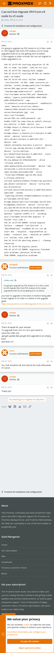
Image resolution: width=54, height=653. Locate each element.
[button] (4, 3)
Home (4, 544)
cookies (26, 624)
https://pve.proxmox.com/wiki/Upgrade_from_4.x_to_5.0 (26, 304)
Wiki (3, 556)
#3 (52, 323)
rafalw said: (9, 280)
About (4, 573)
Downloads (6, 562)
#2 (52, 275)
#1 (52, 42)
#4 (52, 361)
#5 (52, 387)
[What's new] (50, 3)
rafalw (6, 20)
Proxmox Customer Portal (13, 567)
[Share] (48, 42)
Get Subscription (9, 550)
